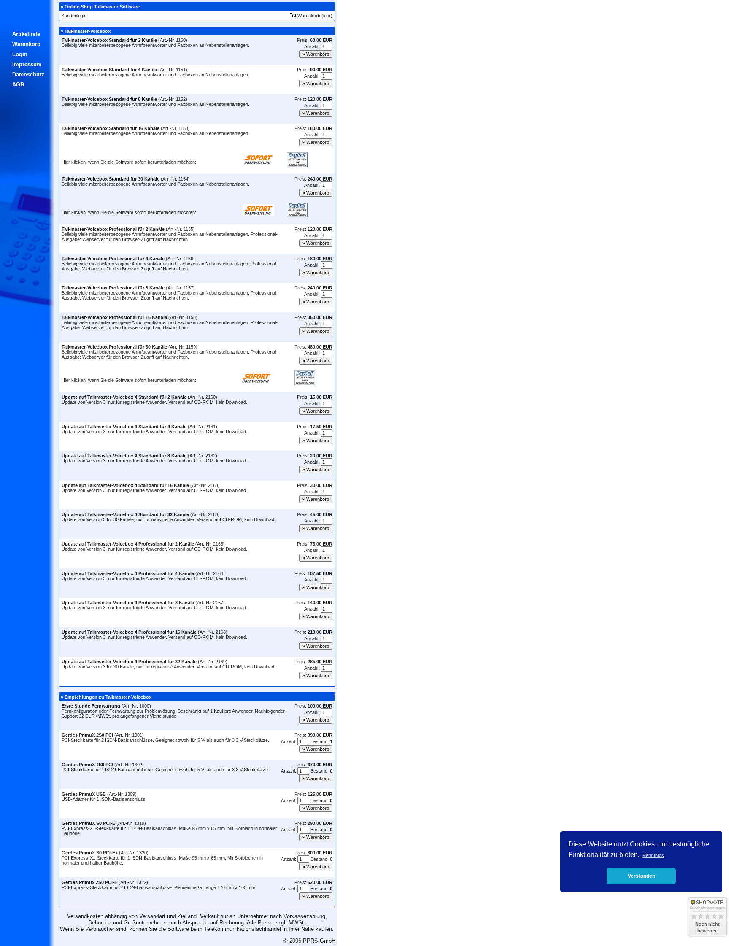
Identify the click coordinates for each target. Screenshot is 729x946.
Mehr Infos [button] (653, 855)
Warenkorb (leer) (314, 15)
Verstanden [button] (641, 876)
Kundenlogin (74, 15)
